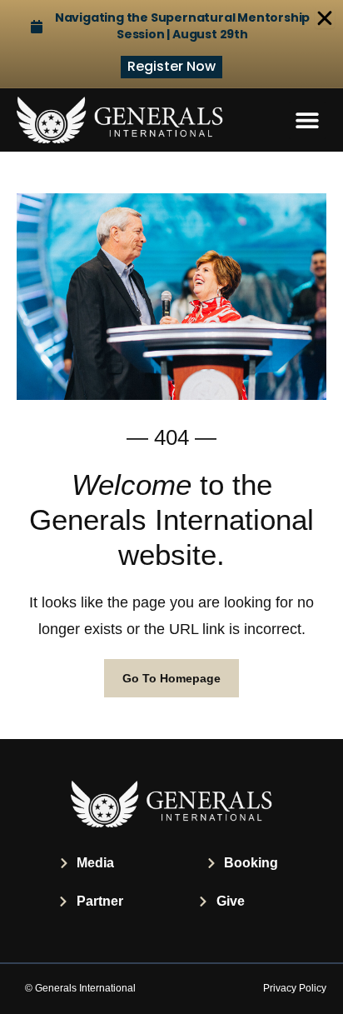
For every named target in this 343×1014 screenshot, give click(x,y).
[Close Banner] (325, 18)
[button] (307, 120)
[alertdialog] (171, 44)
